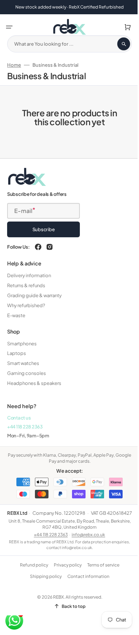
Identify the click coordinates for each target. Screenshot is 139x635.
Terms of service (100, 571)
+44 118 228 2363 (25, 426)
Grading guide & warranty (34, 295)
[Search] (118, 43)
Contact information (86, 583)
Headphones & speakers (34, 383)
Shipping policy (43, 583)
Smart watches (23, 363)
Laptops (16, 353)
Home (14, 65)
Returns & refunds (26, 285)
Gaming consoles (26, 373)
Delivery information (29, 275)
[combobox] (67, 43)
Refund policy (31, 571)
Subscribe (43, 229)
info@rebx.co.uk (86, 541)
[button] (9, 27)
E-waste (16, 315)
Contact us (19, 417)
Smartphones (22, 343)
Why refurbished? (26, 305)
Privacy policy (65, 571)
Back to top (71, 612)
